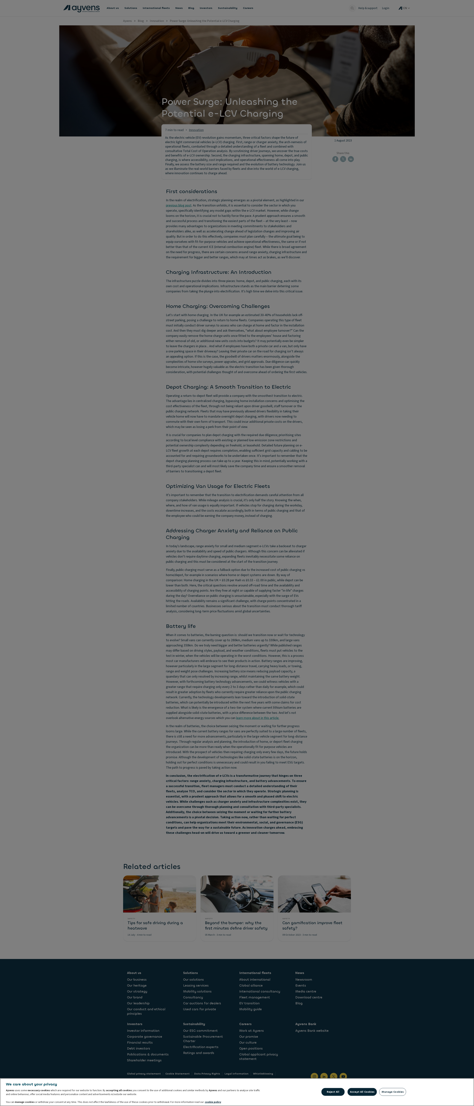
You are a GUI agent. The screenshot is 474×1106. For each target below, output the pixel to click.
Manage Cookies (393, 1091)
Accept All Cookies (362, 1091)
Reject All (333, 1091)
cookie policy (213, 1102)
